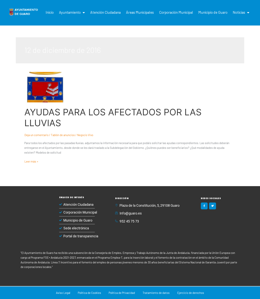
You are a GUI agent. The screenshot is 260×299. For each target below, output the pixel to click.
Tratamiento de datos (156, 292)
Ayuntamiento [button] (70, 12)
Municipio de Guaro (212, 12)
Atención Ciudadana (105, 12)
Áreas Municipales (140, 12)
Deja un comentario (36, 135)
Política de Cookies (89, 292)
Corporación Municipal (176, 12)
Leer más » (31, 161)
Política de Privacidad (122, 292)
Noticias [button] (239, 12)
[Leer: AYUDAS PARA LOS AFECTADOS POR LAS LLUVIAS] (45, 87)
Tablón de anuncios (63, 135)
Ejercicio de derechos (190, 292)
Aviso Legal (63, 292)
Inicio (50, 12)
